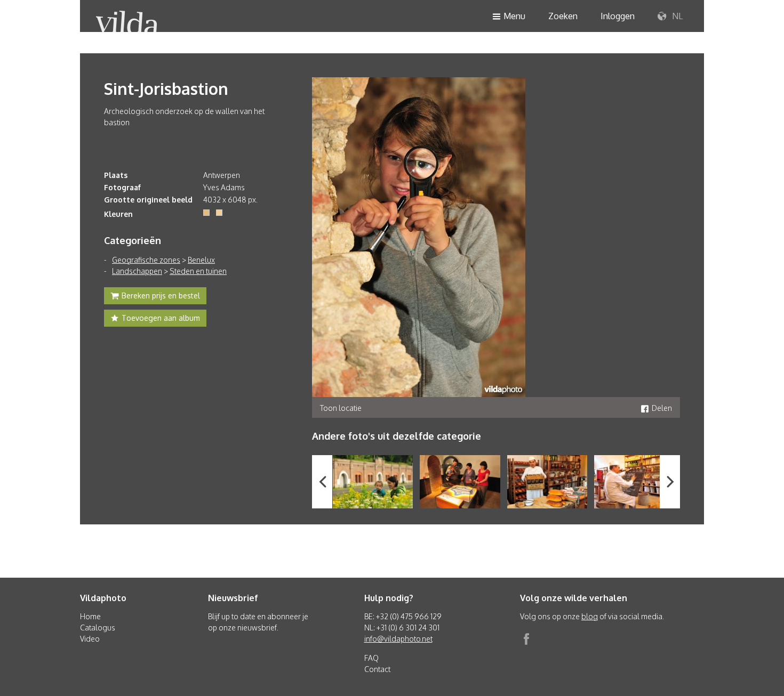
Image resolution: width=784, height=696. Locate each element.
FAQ (371, 657)
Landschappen (137, 271)
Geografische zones (146, 259)
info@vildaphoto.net (398, 638)
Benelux (201, 259)
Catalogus (97, 627)
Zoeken (563, 16)
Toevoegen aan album (161, 317)
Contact (377, 669)
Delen (662, 407)
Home (90, 616)
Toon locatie (341, 407)
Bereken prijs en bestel (161, 295)
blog (589, 616)
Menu (514, 16)
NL (676, 16)
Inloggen (618, 16)
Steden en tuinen (198, 271)
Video (90, 638)
